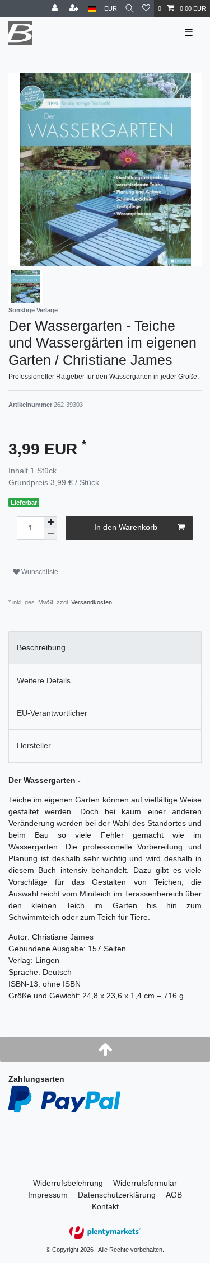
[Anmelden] (56, 8)
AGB (174, 1194)
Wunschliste (39, 572)
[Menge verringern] (50, 534)
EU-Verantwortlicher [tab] (52, 712)
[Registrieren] (75, 8)
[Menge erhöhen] (50, 522)
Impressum (48, 1194)
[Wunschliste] (146, 8)
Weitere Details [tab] (44, 680)
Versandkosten (91, 602)
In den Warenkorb (125, 527)
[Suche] (129, 8)
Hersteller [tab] (34, 745)
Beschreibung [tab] (41, 647)
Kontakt (105, 1206)
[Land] (92, 8)
